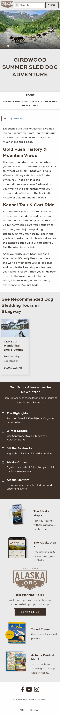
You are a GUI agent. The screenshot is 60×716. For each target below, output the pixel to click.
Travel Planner (41, 629)
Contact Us (30, 612)
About (30, 95)
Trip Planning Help (29, 595)
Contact (35, 710)
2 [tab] (8, 46)
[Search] (17, 5)
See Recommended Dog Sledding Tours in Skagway (30, 103)
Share (18, 119)
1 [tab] (3, 46)
